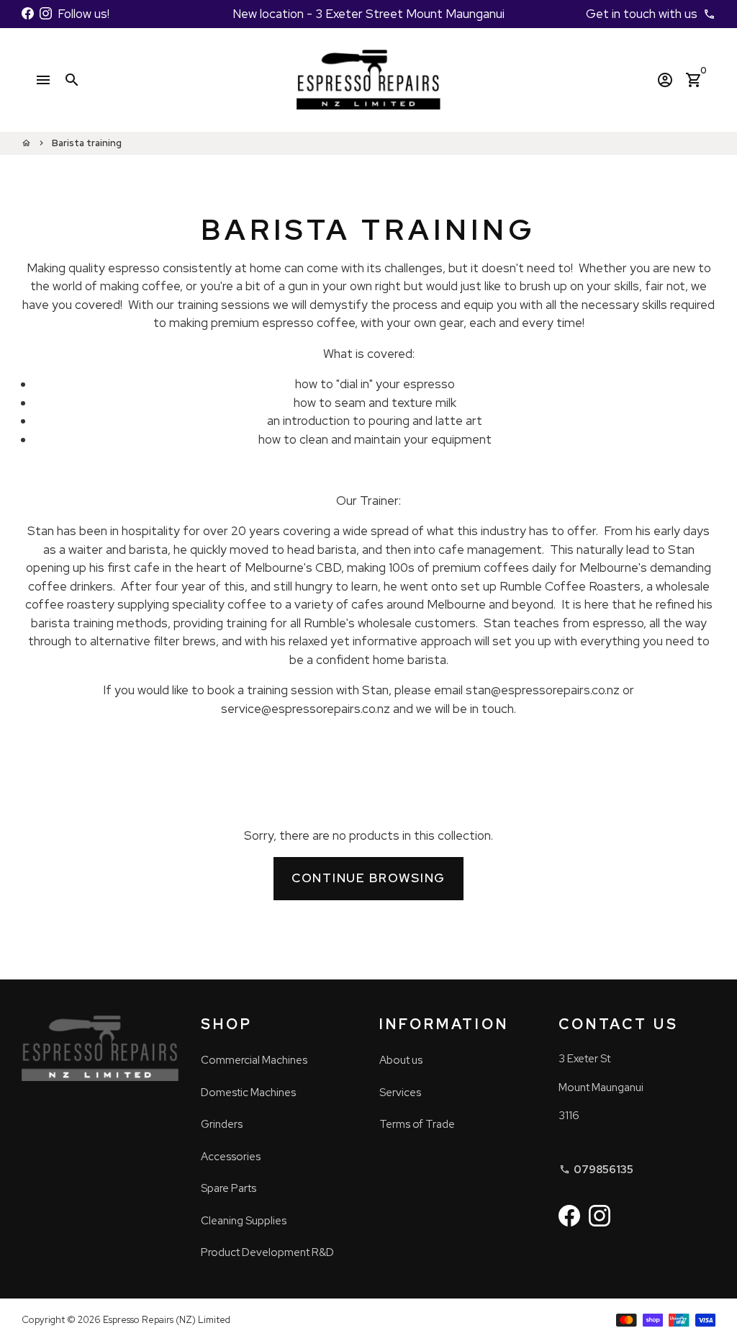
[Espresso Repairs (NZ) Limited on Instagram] (46, 14)
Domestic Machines (248, 1092)
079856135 (596, 1169)
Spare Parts (228, 1188)
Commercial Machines (254, 1060)
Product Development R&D (267, 1252)
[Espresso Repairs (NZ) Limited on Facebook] (28, 14)
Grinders (222, 1124)
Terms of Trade (417, 1124)
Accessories (231, 1156)
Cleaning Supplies (243, 1221)
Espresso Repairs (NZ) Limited (166, 1320)
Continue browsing (368, 878)
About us (400, 1060)
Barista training (87, 143)
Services (400, 1092)
